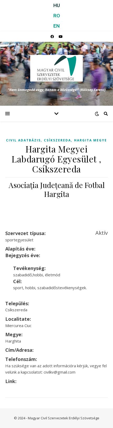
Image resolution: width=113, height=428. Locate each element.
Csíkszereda (57, 140)
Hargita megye (90, 140)
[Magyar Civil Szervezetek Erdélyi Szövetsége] (56, 68)
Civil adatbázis (23, 140)
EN (56, 26)
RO (56, 16)
